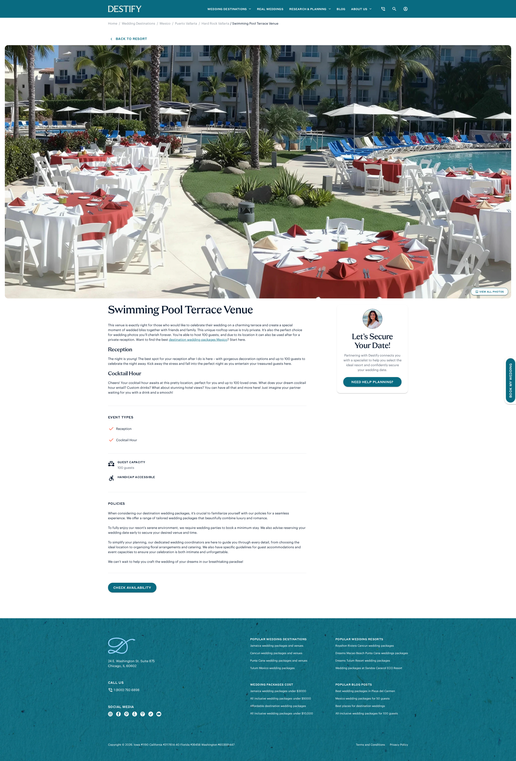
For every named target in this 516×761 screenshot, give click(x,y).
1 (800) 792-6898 (126, 690)
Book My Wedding (510, 380)
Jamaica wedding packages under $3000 (278, 691)
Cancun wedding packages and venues (276, 653)
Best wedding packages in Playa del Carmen (365, 691)
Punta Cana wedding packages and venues (278, 660)
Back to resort (131, 38)
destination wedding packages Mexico (198, 340)
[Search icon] (394, 9)
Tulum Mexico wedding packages (272, 668)
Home (112, 23)
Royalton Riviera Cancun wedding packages (364, 645)
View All (489, 292)
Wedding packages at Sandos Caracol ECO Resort (368, 668)
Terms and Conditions (370, 744)
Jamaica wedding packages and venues (276, 645)
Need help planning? (372, 382)
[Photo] (258, 171)
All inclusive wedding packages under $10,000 (281, 713)
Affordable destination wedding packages (278, 706)
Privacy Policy (399, 744)
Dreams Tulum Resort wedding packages (362, 660)
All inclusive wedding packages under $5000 (280, 698)
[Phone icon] (383, 8)
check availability (132, 587)
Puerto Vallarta (186, 23)
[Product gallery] (258, 171)
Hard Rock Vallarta (215, 23)
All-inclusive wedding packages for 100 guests (366, 713)
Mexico (165, 23)
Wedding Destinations (138, 23)
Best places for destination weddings (360, 706)
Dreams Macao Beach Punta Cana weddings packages (371, 653)
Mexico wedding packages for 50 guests (362, 698)
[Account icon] (405, 8)
